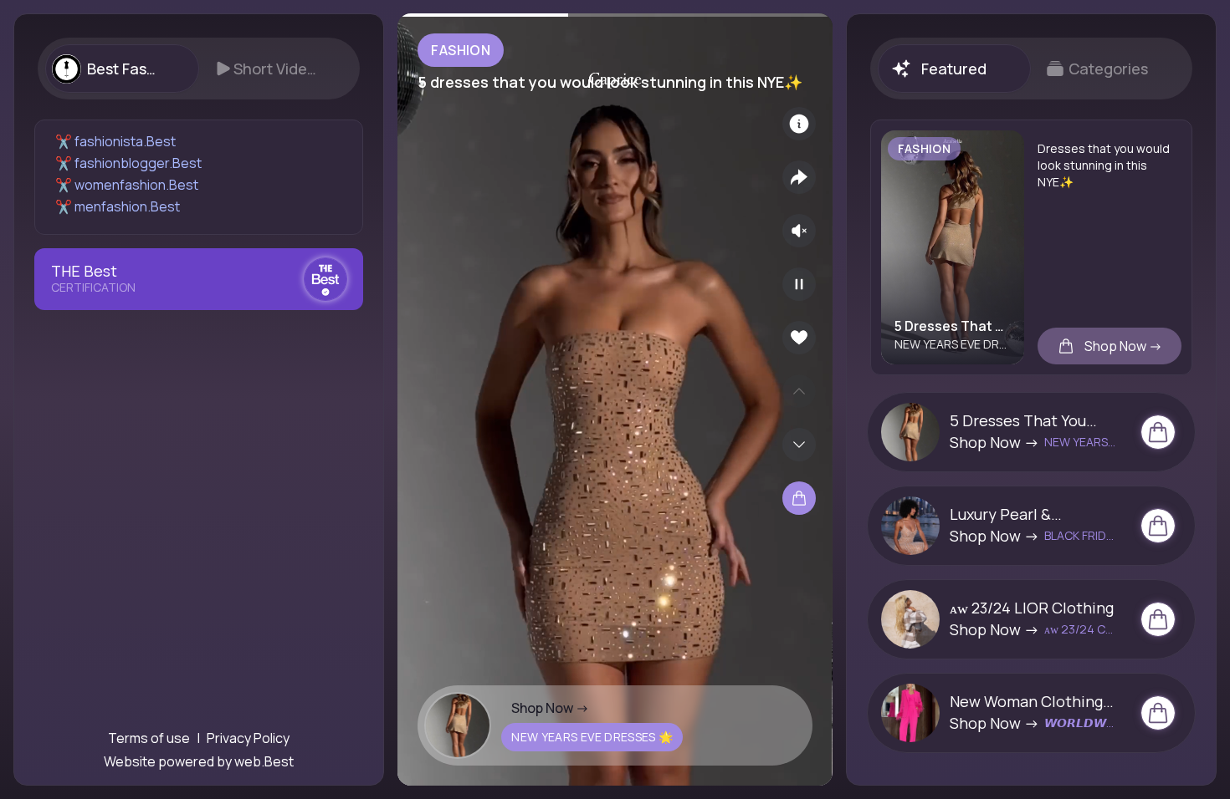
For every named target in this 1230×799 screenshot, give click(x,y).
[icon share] (799, 177)
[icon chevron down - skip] (799, 444)
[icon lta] (799, 498)
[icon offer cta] (1158, 432)
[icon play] (799, 284)
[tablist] (199, 68)
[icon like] (799, 337)
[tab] (121, 68)
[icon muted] (799, 230)
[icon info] (799, 123)
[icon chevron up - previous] (799, 391)
